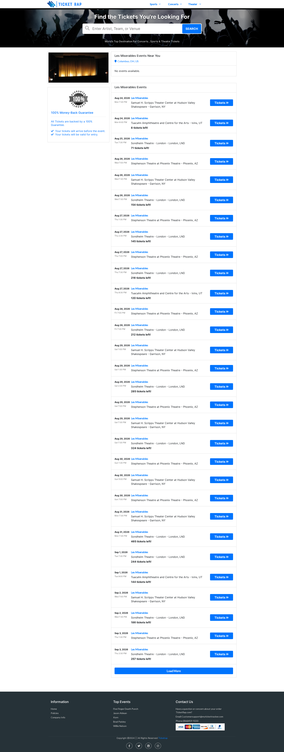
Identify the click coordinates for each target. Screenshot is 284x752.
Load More (174, 671)
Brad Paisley (119, 721)
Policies (55, 713)
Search (192, 28)
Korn (115, 717)
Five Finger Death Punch (125, 708)
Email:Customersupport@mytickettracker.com (199, 716)
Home (54, 708)
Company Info (58, 717)
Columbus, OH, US (128, 61)
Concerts (173, 4)
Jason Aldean (120, 713)
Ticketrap (163, 738)
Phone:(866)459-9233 (187, 720)
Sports (153, 4)
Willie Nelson (120, 726)
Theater (193, 4)
